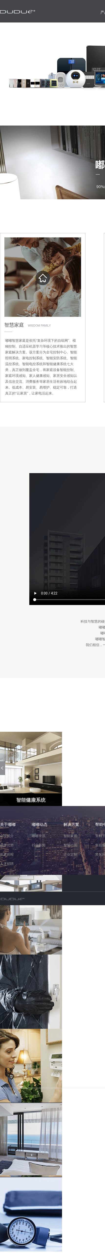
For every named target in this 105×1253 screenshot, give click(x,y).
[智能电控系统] (31, 1140)
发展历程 (7, 854)
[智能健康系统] (31, 1214)
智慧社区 (70, 844)
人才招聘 (7, 863)
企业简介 (7, 835)
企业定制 (70, 854)
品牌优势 (7, 844)
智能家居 (70, 835)
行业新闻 (38, 844)
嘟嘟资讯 (38, 835)
